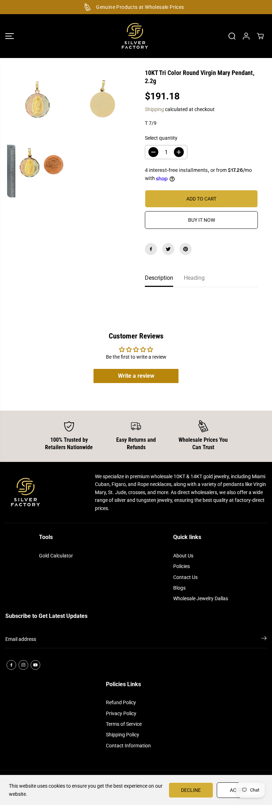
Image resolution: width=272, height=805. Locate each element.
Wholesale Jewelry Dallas (200, 598)
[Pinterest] (186, 249)
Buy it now (201, 220)
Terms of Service (124, 724)
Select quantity (161, 138)
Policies (181, 566)
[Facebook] (151, 249)
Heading (194, 277)
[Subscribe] (264, 639)
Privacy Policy (121, 713)
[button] (9, 36)
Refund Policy (121, 702)
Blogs (179, 588)
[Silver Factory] (134, 36)
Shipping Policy (122, 734)
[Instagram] (23, 665)
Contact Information (128, 745)
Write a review (136, 375)
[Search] (232, 36)
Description (159, 277)
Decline (191, 790)
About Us (183, 555)
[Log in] (246, 36)
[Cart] (260, 36)
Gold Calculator (56, 555)
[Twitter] (168, 249)
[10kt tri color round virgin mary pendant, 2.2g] (38, 101)
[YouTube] (35, 665)
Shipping (154, 109)
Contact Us (185, 577)
